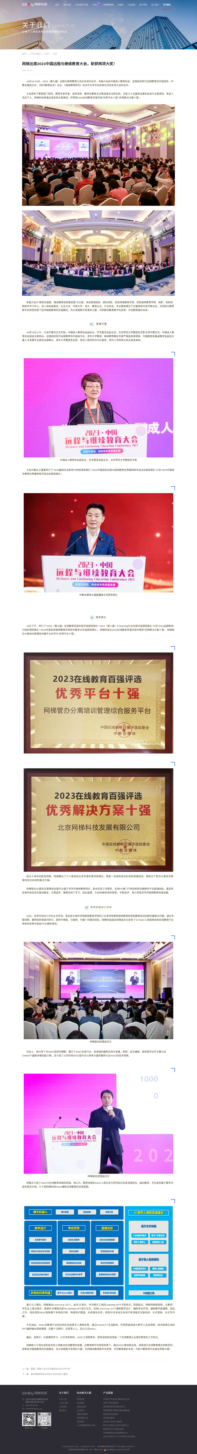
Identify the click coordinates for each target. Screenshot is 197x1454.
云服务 (120, 5)
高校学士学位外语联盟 (112, 1422)
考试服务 (80, 1410)
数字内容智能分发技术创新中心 (116, 1425)
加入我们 (155, 5)
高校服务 (80, 1399)
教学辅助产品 (82, 1418)
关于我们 (167, 5)
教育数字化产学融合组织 (113, 1429)
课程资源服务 (82, 1414)
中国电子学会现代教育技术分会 (116, 1399)
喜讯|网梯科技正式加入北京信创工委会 (49, 1374)
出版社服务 (81, 1407)
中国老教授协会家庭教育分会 (115, 1433)
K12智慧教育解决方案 (86, 1425)
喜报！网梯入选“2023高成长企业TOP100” (51, 1369)
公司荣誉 (63, 1407)
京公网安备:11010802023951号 (118, 1450)
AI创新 (95, 5)
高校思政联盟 (108, 1418)
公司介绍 (63, 1399)
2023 (46, 54)
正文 (55, 54)
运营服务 (80, 1422)
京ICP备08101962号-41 (126, 1446)
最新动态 (67, 5)
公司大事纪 (35, 54)
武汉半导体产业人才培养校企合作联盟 (119, 1436)
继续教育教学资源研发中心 (114, 1407)
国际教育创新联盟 (110, 1414)
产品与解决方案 (81, 5)
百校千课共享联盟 (110, 1403)
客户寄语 (143, 5)
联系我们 (63, 1410)
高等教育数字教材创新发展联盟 (116, 1410)
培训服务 (80, 1403)
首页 (57, 5)
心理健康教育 (108, 5)
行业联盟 (131, 5)
